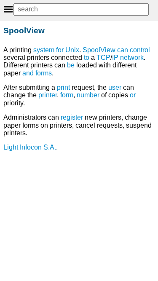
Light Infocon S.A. (29, 147)
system (43, 50)
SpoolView (99, 50)
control (140, 50)
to (86, 57)
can (122, 50)
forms (43, 73)
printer (47, 95)
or (133, 95)
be (71, 65)
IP (115, 57)
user (114, 87)
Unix (72, 50)
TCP (103, 57)
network (132, 57)
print (63, 87)
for (60, 50)
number (88, 95)
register (72, 117)
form (66, 95)
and (28, 73)
